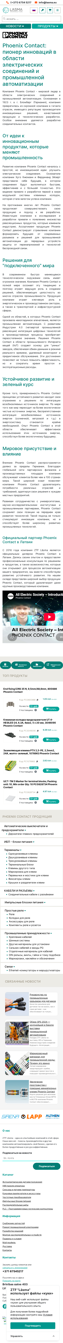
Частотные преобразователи (17, 1197)
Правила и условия (12, 1238)
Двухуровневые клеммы (22, 857)
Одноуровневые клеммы (23, 853)
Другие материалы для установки (29, 944)
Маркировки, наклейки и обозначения (31, 958)
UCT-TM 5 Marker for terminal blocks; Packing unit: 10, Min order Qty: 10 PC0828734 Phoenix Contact (30, 784)
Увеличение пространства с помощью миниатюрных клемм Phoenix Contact (43, 1086)
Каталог (5, 666)
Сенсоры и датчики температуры (19, 1189)
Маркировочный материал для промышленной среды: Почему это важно (42, 1058)
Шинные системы (19, 940)
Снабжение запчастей (14, 1223)
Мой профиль (9, 1242)
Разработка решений (13, 1231)
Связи (9, 966)
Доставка (7, 1246)
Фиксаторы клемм (19, 878)
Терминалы (12, 850)
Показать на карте (11, 1280)
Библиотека (37, 666)
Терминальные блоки (21, 864)
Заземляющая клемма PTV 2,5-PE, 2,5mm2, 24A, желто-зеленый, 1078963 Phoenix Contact (31, 752)
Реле (11, 914)
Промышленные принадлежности (27, 933)
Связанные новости (22, 665)
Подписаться (47, 1166)
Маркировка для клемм (22, 871)
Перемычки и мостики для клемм (28, 875)
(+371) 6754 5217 (20, 2)
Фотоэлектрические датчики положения (22, 1182)
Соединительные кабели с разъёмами (31, 894)
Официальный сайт (55, 665)
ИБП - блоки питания (18, 841)
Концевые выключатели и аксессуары (21, 1193)
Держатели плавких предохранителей (31, 833)
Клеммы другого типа (21, 868)
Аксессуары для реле (21, 921)
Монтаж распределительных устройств (22, 1235)
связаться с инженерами (15, 1267)
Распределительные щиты (15, 1205)
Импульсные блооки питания (24, 902)
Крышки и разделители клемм (26, 882)
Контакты (7, 1250)
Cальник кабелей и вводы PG (26, 947)
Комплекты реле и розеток (25, 925)
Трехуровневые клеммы (22, 860)
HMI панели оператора (14, 1185)
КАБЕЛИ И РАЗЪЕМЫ (18, 890)
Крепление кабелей (20, 936)
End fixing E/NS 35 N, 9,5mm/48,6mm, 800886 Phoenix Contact (30, 690)
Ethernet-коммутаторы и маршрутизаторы (34, 970)
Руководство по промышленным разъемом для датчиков (43, 997)
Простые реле (14, 910)
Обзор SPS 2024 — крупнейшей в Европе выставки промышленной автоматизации (42, 1028)
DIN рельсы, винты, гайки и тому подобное (34, 955)
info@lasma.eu (48, 2)
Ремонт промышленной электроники (20, 1227)
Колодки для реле (19, 917)
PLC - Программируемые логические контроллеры (28, 1208)
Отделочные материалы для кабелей (31, 951)
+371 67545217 (13, 1271)
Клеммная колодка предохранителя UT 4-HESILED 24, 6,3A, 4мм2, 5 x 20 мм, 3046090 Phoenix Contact (29, 722)
